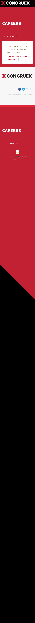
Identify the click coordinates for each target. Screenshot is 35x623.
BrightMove (25, 156)
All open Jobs (13, 59)
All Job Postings (11, 36)
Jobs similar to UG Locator (18, 56)
